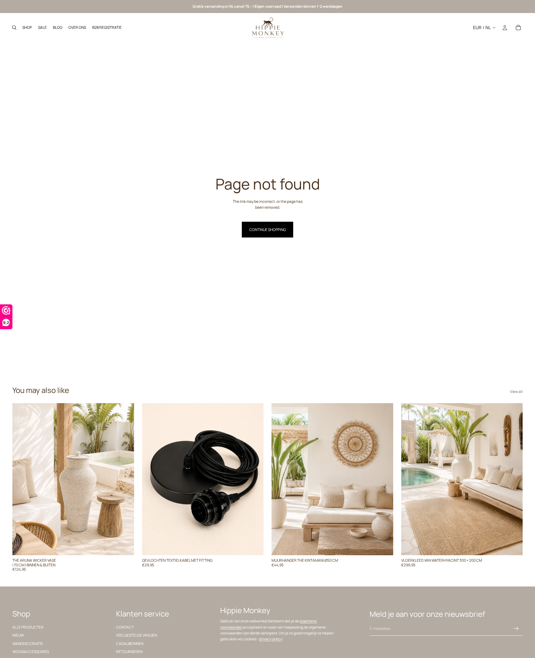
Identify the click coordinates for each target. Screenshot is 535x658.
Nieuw (18, 635)
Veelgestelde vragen (136, 635)
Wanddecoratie (27, 643)
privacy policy (270, 639)
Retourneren (129, 651)
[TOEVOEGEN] (124, 545)
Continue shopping (267, 229)
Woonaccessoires (30, 651)
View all (516, 391)
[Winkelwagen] (518, 27)
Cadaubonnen (129, 643)
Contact (125, 627)
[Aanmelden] (516, 628)
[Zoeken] (14, 27)
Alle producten (27, 627)
